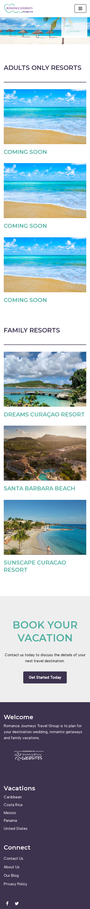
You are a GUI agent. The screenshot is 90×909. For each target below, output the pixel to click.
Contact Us (13, 858)
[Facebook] (7, 903)
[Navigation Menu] (80, 8)
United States (16, 828)
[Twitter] (16, 903)
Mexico (10, 813)
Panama (10, 820)
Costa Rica (13, 805)
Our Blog (11, 875)
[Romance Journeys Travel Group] (19, 8)
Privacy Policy (15, 884)
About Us (12, 867)
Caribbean (13, 797)
